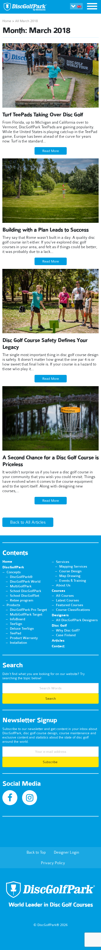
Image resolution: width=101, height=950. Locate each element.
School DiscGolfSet (24, 595)
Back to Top (36, 852)
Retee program (21, 600)
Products (13, 605)
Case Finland (66, 635)
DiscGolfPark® (21, 577)
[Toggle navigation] (92, 7)
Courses (58, 591)
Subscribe (50, 762)
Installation (18, 642)
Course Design (70, 571)
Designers (60, 615)
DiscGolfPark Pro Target (28, 610)
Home (6, 21)
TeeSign (16, 624)
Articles (58, 640)
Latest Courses (67, 600)
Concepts (14, 572)
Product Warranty (24, 638)
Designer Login (66, 852)
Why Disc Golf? (68, 630)
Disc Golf (59, 625)
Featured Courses (69, 605)
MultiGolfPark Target (26, 614)
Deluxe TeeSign (22, 628)
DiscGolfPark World (25, 581)
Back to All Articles (28, 522)
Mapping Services (73, 566)
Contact (58, 646)
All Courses (65, 595)
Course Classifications (73, 610)
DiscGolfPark (13, 567)
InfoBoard (17, 619)
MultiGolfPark (20, 586)
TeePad (15, 633)
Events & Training (72, 580)
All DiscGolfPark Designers (77, 620)
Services (62, 562)
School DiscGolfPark (25, 591)
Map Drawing (69, 576)
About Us (63, 585)
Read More (50, 151)
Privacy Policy (53, 862)
